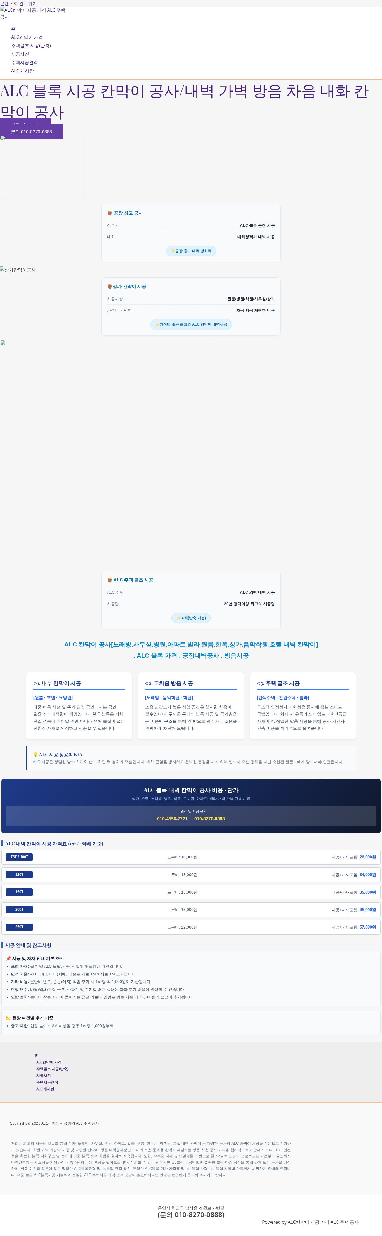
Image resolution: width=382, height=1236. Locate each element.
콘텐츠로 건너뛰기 (18, 3)
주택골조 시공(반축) (31, 45)
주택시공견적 (24, 62)
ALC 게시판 (22, 71)
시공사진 (20, 54)
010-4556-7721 (172, 819)
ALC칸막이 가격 (27, 37)
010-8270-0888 (209, 819)
